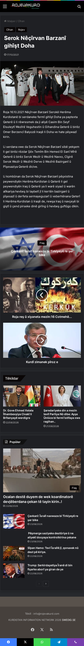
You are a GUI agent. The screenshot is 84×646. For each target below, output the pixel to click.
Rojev (21, 29)
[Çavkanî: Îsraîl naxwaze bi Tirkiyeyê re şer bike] (14, 521)
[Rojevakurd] (25, 6)
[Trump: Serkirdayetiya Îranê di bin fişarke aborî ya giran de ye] (14, 570)
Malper (11, 21)
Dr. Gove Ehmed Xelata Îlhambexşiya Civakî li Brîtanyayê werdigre (18, 414)
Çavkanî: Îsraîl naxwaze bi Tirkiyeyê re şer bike (42, 253)
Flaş (42, 243)
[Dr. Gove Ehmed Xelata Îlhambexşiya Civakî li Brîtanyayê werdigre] (21, 396)
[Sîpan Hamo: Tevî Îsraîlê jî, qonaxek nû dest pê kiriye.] (14, 553)
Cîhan (21, 21)
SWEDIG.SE (69, 619)
